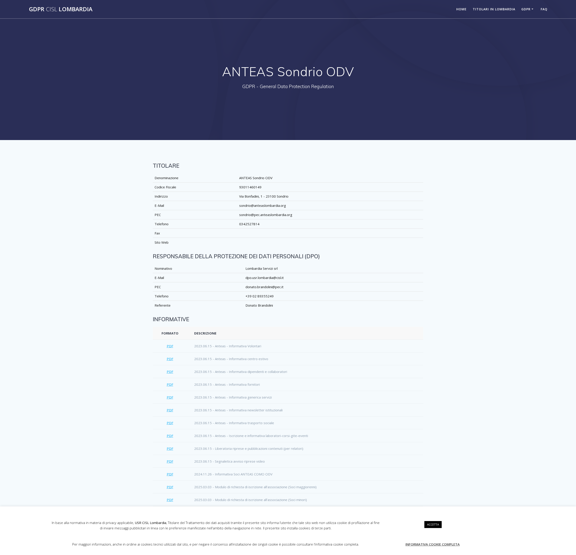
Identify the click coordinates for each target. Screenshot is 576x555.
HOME (461, 9)
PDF (170, 346)
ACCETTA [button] (433, 524)
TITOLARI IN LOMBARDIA (494, 9)
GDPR (526, 9)
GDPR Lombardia (60, 9)
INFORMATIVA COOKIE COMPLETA (432, 544)
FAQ (544, 9)
